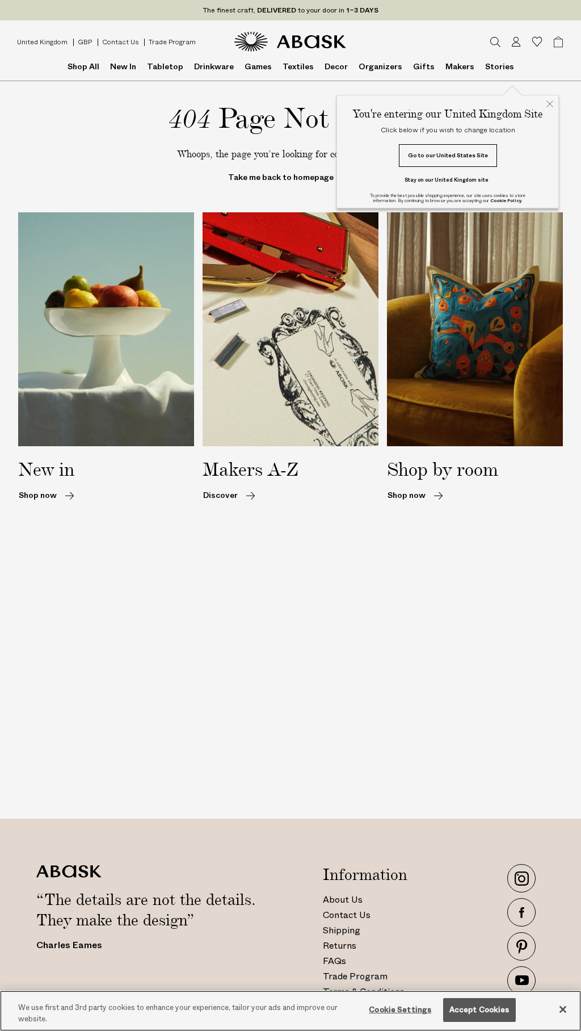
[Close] (562, 1009)
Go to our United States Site (448, 155)
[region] (290, 1011)
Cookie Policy (505, 201)
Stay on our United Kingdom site (447, 179)
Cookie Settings (400, 1009)
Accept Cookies (479, 1009)
